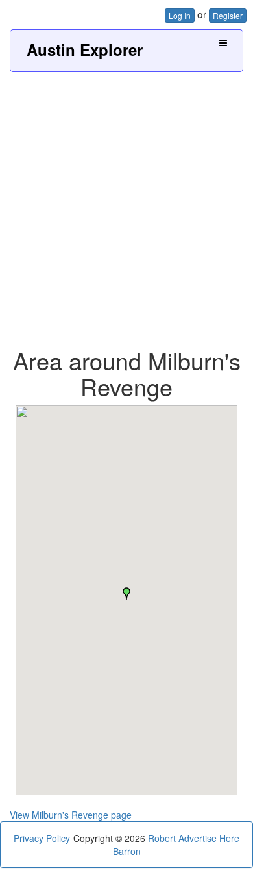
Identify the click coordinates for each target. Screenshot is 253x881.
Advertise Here (208, 838)
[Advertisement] (126, 205)
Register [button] (228, 15)
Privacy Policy (42, 838)
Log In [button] (180, 15)
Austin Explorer (85, 49)
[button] (126, 594)
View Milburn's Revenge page (71, 814)
